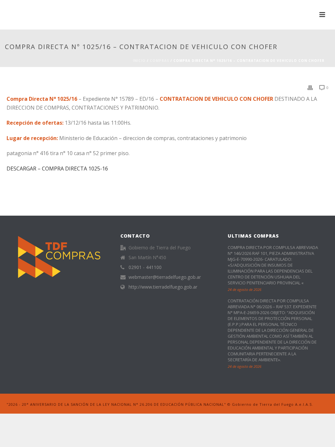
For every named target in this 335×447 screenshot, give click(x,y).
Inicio (139, 60)
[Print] (310, 87)
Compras (159, 60)
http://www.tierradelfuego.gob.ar (163, 287)
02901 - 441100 (145, 267)
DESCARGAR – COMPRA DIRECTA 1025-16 (57, 168)
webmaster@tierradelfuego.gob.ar (165, 277)
